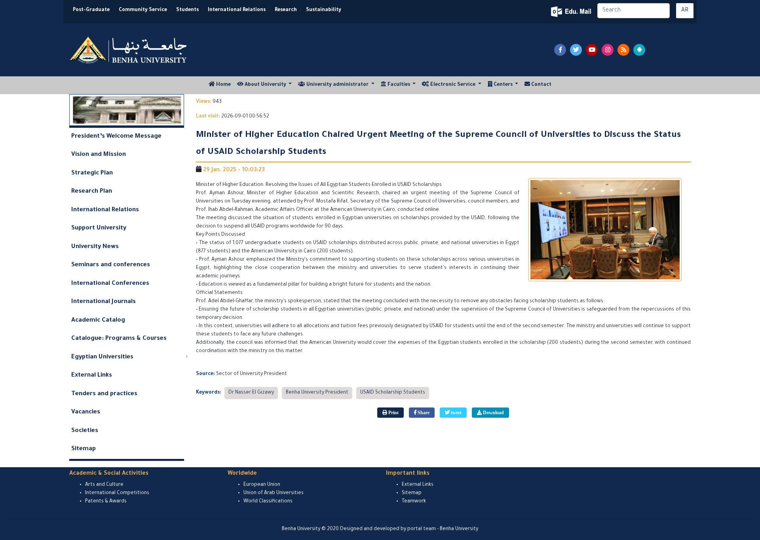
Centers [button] (503, 85)
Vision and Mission (98, 155)
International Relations (237, 10)
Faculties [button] (398, 85)
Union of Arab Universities (273, 493)
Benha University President (317, 393)
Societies (84, 431)
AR (684, 11)
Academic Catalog (98, 320)
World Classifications (268, 501)
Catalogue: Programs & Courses (119, 338)
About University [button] (265, 85)
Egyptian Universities (102, 357)
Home (224, 85)
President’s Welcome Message (116, 136)
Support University (98, 228)
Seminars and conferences (110, 265)
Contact (540, 85)
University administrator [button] (337, 85)
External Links (91, 375)
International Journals (103, 302)
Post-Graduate (91, 10)
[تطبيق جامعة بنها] (639, 50)
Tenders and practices (104, 394)
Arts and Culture (104, 485)
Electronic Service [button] (453, 85)
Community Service (143, 10)
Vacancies (85, 412)
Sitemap (83, 449)
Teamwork (414, 501)
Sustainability (323, 10)
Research (286, 10)
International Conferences (110, 283)
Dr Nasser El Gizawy (251, 393)
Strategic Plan (92, 173)
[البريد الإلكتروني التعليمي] (571, 11)
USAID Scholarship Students (392, 393)
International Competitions (117, 493)
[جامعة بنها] (129, 50)
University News (95, 247)
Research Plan (91, 191)
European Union (261, 485)
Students (187, 10)
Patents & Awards (106, 501)
